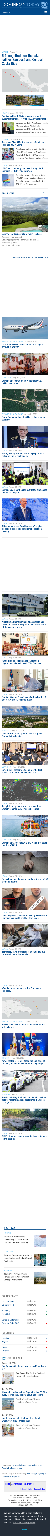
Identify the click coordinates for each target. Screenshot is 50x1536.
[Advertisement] (25, 28)
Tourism (6, 730)
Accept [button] (25, 1529)
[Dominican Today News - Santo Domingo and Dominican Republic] (25, 4)
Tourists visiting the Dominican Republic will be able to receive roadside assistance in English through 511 (24, 1100)
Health (5, 113)
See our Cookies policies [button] (24, 1523)
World (5, 52)
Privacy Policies (26, 1489)
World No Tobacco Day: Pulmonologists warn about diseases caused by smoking (16, 1239)
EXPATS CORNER (14, 1358)
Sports (5, 139)
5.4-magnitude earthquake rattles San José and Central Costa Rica (22, 60)
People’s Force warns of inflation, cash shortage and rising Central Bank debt (18, 1258)
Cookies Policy (39, 1489)
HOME (7, 1484)
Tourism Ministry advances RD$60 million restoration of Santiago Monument (16, 1276)
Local (5, 165)
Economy (6, 378)
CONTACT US (29, 1484)
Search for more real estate (23, 257)
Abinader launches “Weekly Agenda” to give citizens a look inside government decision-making (22, 529)
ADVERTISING (16, 1484)
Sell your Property (41, 257)
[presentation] (44, 192)
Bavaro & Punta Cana (12, 341)
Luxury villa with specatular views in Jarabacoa (22, 234)
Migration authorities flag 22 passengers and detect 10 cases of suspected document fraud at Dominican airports (24, 624)
